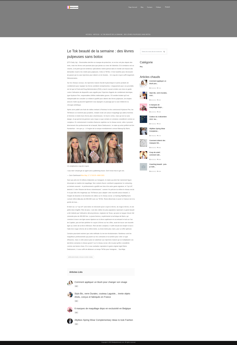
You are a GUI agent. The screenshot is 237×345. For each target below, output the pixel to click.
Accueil (89, 34)
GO (76, 286)
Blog (142, 7)
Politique (158, 7)
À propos (149, 7)
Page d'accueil (132, 7)
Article (96, 34)
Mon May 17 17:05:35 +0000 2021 (92, 175)
